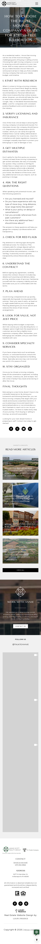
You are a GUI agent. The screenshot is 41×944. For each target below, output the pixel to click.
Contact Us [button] (20, 626)
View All (20, 570)
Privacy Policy (30, 930)
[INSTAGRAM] (20, 904)
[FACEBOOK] (15, 904)
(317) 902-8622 (20, 865)
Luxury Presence (20, 918)
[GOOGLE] (26, 904)
